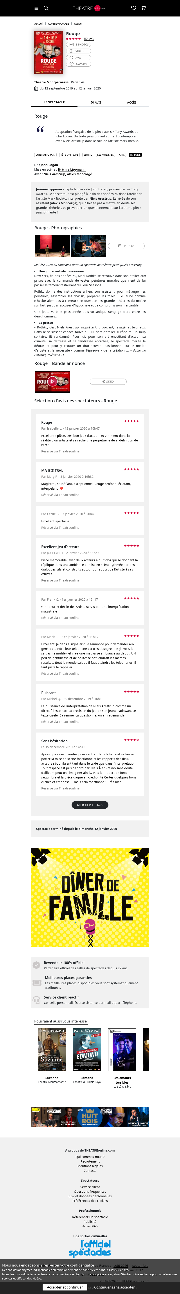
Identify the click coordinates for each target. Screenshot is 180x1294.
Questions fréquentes (90, 1191)
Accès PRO (90, 1226)
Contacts (90, 1170)
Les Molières (105, 154)
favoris (81, 64)
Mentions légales (90, 1166)
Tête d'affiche (69, 154)
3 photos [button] (128, 246)
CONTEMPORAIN (45, 154)
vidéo (79, 51)
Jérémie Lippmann (72, 169)
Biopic (88, 154)
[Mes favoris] (133, 8)
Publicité (90, 1221)
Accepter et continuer (65, 1287)
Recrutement (90, 1161)
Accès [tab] (132, 102)
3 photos (82, 44)
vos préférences (102, 1274)
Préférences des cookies (90, 1201)
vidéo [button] (110, 381)
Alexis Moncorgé (79, 174)
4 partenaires (31, 1274)
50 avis (89, 38)
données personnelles (95, 1196)
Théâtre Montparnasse (51, 82)
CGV (71, 1196)
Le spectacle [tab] (54, 102)
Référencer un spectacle (90, 1217)
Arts (122, 154)
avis (78, 58)
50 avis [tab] (95, 102)
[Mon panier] (143, 8)
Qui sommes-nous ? (90, 1157)
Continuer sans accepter (114, 1287)
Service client (90, 1187)
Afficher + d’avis (90, 805)
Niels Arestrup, (55, 174)
